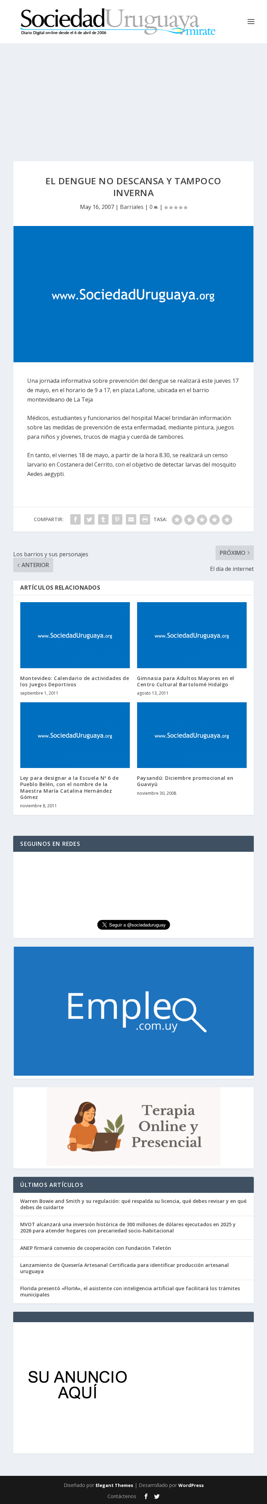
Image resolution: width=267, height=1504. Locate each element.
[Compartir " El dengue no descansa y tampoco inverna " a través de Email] (131, 519)
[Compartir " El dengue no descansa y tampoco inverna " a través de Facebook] (75, 519)
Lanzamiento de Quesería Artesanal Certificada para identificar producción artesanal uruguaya (124, 1268)
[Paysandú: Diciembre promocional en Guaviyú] (192, 735)
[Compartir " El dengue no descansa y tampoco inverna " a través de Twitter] (89, 519)
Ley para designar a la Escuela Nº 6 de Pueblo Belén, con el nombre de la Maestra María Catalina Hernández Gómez (69, 787)
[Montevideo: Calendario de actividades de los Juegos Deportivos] (75, 635)
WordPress (191, 1485)
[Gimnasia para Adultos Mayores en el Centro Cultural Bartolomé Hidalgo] (192, 635)
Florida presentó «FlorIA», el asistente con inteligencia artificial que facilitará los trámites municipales (130, 1291)
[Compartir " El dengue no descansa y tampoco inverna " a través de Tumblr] (103, 519)
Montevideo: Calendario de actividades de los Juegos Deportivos (74, 681)
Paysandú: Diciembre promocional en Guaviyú (185, 781)
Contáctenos (121, 1496)
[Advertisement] (133, 95)
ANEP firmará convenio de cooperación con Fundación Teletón (95, 1248)
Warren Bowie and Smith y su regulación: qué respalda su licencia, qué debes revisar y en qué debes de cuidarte (133, 1204)
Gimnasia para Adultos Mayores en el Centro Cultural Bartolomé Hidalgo (185, 681)
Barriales (132, 207)
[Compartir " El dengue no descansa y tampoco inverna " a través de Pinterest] (117, 519)
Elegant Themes (114, 1485)
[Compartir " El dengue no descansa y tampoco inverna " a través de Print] (145, 519)
